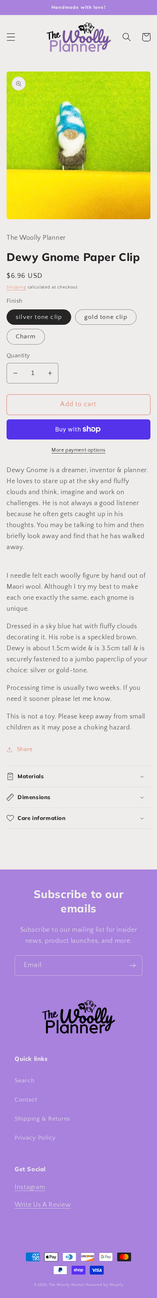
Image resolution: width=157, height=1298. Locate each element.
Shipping (16, 287)
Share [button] (25, 749)
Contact (26, 1099)
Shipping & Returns (42, 1118)
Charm (26, 336)
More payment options (78, 450)
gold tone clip (105, 317)
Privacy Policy (35, 1138)
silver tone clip (39, 317)
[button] (11, 37)
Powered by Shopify (104, 1285)
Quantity (18, 356)
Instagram (30, 1187)
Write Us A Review (43, 1205)
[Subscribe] (132, 965)
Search (24, 1080)
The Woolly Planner (66, 1285)
